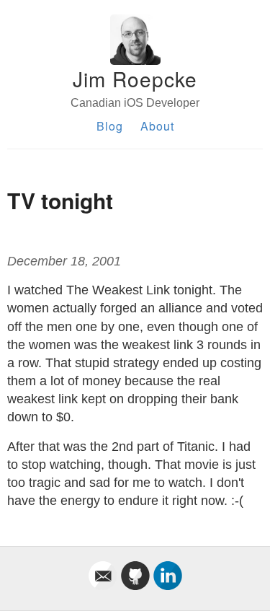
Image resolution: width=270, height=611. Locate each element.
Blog (109, 126)
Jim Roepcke (135, 78)
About (157, 126)
